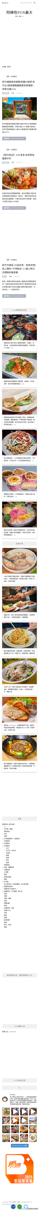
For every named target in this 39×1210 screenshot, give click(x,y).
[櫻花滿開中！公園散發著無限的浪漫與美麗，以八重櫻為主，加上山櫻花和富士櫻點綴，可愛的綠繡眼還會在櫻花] (33, 1120)
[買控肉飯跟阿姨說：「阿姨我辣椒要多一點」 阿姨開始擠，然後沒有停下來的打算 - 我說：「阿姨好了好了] (33, 1129)
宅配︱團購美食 (9, 867)
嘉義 (7, 855)
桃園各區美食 (8, 886)
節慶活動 (7, 903)
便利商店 (7, 831)
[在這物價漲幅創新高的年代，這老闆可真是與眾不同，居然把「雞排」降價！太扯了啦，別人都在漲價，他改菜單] (6, 1138)
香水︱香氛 (7, 925)
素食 (5, 905)
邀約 (5, 915)
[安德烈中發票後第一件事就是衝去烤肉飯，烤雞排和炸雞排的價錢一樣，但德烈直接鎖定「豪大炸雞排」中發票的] (6, 1112)
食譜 (5, 917)
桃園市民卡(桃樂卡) (10, 889)
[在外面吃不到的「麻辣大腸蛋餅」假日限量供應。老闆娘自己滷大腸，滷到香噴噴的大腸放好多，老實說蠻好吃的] (15, 1138)
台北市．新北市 (11, 850)
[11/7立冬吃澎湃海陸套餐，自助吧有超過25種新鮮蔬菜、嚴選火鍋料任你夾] (33, 1112)
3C (5, 826)
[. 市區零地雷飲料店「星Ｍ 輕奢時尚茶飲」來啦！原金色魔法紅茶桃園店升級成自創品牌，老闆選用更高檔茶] (6, 1120)
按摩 (5, 879)
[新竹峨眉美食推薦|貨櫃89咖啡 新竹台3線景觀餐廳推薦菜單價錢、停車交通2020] (19, 108)
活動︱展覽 (7, 898)
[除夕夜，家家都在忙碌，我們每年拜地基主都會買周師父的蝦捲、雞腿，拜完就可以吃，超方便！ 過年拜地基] (15, 1129)
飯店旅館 (7, 920)
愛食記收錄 (7, 877)
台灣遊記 (7, 843)
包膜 (5, 836)
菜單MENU (7, 910)
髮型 (5, 927)
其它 (5, 834)
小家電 (6, 872)
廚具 (5, 874)
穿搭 (5, 901)
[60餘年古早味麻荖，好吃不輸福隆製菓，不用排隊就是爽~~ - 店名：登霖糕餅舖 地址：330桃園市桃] (6, 1129)
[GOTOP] (26, 1206)
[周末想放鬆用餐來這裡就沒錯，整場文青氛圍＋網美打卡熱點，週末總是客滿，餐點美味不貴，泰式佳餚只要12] (24, 1129)
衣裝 (5, 913)
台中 (7, 848)
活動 (5, 896)
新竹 (4, 276)
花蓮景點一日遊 (9, 908)
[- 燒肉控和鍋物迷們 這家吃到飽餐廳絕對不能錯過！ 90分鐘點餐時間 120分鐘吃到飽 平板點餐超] (15, 1120)
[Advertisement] (19, 42)
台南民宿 (7, 841)
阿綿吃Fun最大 (19, 12)
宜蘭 (7, 858)
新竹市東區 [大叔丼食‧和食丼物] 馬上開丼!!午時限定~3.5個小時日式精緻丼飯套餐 (19, 269)
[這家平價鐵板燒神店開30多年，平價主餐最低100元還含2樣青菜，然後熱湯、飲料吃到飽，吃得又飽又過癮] (24, 1138)
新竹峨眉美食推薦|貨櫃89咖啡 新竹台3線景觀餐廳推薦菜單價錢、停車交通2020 (18, 85)
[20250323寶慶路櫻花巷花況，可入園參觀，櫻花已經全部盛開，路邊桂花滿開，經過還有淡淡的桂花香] (15, 1112)
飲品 (5, 922)
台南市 (8, 853)
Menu (6, 3)
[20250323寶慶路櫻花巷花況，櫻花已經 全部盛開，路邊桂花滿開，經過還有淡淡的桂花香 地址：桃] (24, 1112)
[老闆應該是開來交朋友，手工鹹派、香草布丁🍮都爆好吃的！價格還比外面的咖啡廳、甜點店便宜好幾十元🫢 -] (33, 1138)
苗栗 (7, 862)
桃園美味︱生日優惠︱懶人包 (13, 891)
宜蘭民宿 (7, 870)
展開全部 (5, 824)
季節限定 (7, 865)
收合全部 (11, 824)
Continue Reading (17, 138)
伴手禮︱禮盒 (8, 829)
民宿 (5, 893)
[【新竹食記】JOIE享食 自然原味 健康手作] (19, 178)
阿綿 (13, 93)
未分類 (6, 881)
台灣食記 (5, 93)
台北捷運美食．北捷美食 (12, 838)
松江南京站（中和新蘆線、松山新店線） (16, 884)
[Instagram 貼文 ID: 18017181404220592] (24, 1120)
